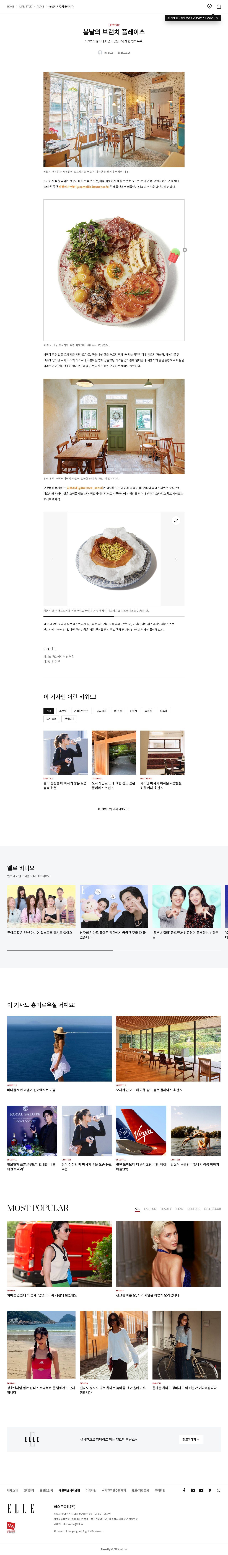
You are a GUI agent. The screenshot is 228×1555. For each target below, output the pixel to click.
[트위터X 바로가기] (218, 1490)
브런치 (62, 711)
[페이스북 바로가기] (184, 1490)
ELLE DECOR (212, 1209)
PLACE (41, 6)
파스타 (163, 711)
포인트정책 (46, 1490)
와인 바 (118, 711)
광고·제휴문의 (140, 1490)
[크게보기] (176, 520)
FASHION (150, 1209)
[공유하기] (219, 6)
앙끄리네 (101, 711)
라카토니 (69, 718)
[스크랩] (209, 6)
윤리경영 (160, 1490)
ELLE (110, 52)
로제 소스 (51, 718)
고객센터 (29, 1490)
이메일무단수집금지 (114, 1490)
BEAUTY (166, 1209)
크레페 (148, 711)
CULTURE (193, 1209)
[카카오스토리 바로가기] (209, 1490)
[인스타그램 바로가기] (192, 1490)
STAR (179, 1209)
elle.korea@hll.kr (73, 1524)
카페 (48, 711)
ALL (137, 1209)
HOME (10, 6)
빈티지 (133, 711)
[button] (176, 559)
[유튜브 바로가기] (201, 1490)
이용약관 (91, 1490)
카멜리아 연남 (81, 711)
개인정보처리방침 (69, 1490)
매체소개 (12, 1490)
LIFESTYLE (25, 6)
